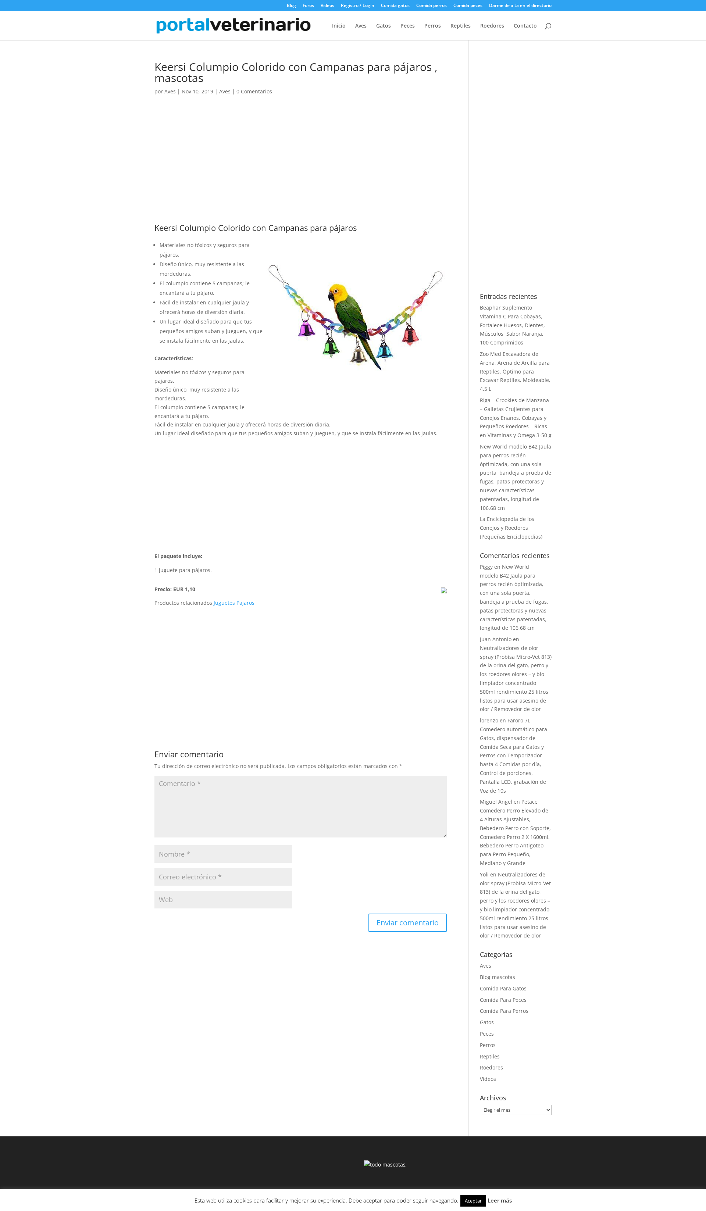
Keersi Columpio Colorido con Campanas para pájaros (255, 227)
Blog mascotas (497, 977)
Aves (361, 26)
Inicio (339, 26)
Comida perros (431, 5)
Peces (407, 26)
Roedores (492, 26)
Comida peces (467, 5)
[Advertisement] (300, 169)
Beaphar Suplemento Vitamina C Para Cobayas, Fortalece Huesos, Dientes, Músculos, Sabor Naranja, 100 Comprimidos (512, 325)
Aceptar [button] (473, 1200)
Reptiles (460, 26)
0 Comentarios (254, 91)
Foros (308, 5)
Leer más (500, 1200)
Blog (291, 5)
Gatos (383, 26)
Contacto (525, 26)
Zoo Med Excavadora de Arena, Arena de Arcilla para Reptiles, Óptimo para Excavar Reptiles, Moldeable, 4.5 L (515, 371)
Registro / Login (357, 5)
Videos (327, 5)
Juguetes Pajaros (234, 602)
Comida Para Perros (504, 1010)
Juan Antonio (495, 639)
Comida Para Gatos (503, 988)
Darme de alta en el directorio (520, 5)
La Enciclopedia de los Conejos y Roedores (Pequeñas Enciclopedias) (511, 527)
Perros (432, 26)
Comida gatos (395, 5)
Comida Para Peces (503, 999)
